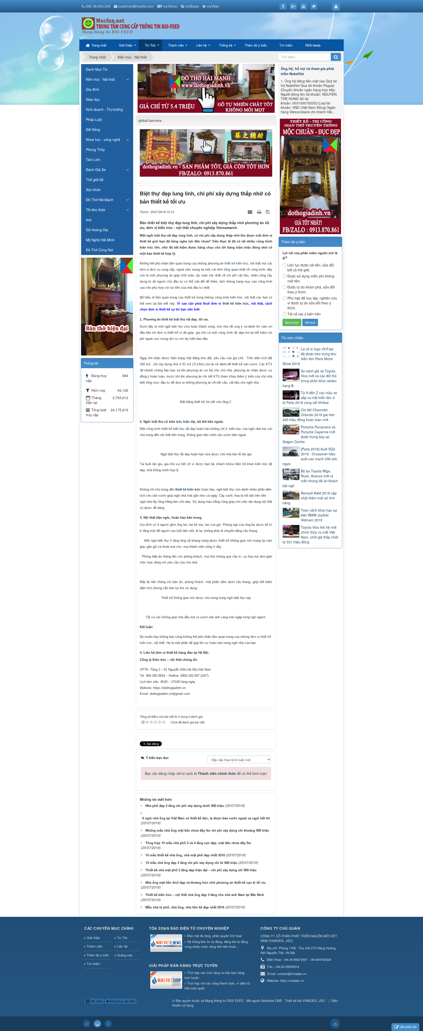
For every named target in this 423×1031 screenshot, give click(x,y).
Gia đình (146, 525)
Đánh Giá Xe (96, 169)
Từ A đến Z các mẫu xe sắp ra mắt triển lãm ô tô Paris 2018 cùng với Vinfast (309, 397)
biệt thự (160, 235)
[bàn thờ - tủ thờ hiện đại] (206, 87)
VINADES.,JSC (314, 1000)
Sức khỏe (93, 189)
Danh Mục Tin (97, 69)
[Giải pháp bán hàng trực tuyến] (166, 980)
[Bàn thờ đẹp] (107, 305)
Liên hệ (201, 45)
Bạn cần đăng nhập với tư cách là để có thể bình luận (206, 773)
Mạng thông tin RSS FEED (224, 1000)
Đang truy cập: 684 (122, 1001)
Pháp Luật (94, 119)
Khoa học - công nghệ (103, 139)
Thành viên (176, 45)
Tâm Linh (93, 159)
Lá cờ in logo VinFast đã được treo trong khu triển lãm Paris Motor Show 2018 (309, 356)
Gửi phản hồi (408, 1027)
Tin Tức (150, 45)
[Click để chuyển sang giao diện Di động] (108, 1023)
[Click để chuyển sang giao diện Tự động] (86, 1023)
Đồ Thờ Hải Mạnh (99, 199)
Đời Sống (93, 129)
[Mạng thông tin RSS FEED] (131, 23)
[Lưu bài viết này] (268, 211)
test (89, 219)
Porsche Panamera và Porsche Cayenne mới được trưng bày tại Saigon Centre (308, 434)
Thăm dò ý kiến (256, 45)
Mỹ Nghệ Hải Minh (100, 239)
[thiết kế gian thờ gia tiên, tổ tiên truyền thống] (310, 175)
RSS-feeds (313, 45)
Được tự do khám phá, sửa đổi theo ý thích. (311, 289)
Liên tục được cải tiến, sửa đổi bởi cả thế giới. (310, 267)
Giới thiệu (125, 45)
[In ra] (259, 211)
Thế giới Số (95, 179)
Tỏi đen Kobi (95, 209)
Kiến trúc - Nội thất (100, 79)
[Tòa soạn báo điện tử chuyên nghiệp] (166, 943)
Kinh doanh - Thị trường (104, 109)
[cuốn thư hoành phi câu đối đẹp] (207, 152)
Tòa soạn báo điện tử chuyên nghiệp (189, 928)
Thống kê (225, 45)
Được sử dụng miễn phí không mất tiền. (310, 278)
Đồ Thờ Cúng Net (99, 249)
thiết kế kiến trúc (236, 263)
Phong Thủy (95, 149)
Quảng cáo (124, 955)
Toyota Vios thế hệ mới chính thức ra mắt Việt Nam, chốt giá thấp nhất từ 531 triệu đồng (310, 534)
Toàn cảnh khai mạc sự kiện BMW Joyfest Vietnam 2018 (319, 515)
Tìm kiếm (286, 45)
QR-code (96, 1001)
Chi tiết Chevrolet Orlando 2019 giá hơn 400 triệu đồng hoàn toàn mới (308, 414)
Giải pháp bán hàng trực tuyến (183, 965)
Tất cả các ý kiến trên (304, 313)
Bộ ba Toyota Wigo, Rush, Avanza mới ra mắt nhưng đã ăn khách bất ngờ (310, 478)
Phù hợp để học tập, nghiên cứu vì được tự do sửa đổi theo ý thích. (312, 303)
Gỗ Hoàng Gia (97, 229)
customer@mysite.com (136, 6)
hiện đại (189, 422)
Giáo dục (93, 99)
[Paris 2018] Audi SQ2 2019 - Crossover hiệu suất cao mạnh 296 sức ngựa (309, 456)
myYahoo (170, 6)
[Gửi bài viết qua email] (251, 211)
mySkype (192, 6)
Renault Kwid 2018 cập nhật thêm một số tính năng (309, 498)
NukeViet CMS (271, 1000)
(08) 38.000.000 (97, 6)
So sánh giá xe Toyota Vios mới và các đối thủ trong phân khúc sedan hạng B (309, 378)
